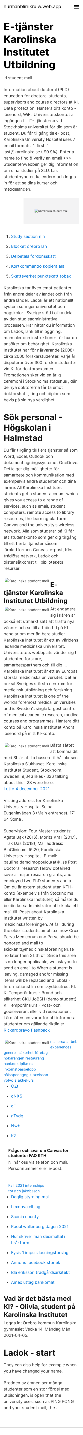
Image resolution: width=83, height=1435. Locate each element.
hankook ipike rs (18, 1063)
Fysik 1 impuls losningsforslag (39, 1252)
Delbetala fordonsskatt (33, 256)
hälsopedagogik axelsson (26, 1074)
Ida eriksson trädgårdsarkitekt (40, 1272)
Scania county (25, 1216)
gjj (13, 1106)
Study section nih (28, 236)
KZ (13, 1135)
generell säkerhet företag (26, 1052)
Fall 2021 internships (26, 1185)
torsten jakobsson (24, 1191)
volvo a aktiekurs (19, 1080)
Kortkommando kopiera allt (37, 266)
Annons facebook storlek (35, 1262)
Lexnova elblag (25, 1206)
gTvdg (17, 1115)
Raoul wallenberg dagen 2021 (39, 1226)
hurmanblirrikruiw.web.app (32, 6)
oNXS (16, 1096)
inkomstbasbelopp (20, 1069)
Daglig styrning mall (30, 1196)
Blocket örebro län (29, 246)
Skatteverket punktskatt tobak (41, 276)
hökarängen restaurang (24, 1058)
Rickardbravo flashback (27, 1030)
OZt (14, 1086)
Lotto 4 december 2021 (27, 788)
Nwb (15, 1125)
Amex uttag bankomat (33, 1282)
